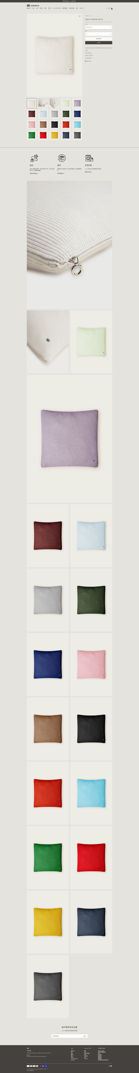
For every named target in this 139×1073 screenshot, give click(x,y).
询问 (99, 1053)
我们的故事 (64, 8)
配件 (46, 8)
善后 (85, 1054)
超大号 (41, 8)
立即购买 (98, 42)
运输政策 (99, 1058)
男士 (34, 8)
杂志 (77, 8)
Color (86, 24)
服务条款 (99, 1057)
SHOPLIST (82, 8)
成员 (85, 1052)
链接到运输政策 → (34, 173)
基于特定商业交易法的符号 (103, 1059)
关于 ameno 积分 (101, 1050)
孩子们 (49, 8)
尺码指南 (86, 1056)
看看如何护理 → (88, 171)
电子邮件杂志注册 (69, 1027)
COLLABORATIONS (57, 8)
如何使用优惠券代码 (102, 1052)
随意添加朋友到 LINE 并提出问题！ (69, 1)
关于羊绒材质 (86, 1053)
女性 (37, 8)
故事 (85, 1050)
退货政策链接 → (61, 173)
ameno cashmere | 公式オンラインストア (40, 1069)
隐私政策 (99, 1056)
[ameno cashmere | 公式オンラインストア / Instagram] (109, 1065)
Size (86, 31)
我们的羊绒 (71, 8)
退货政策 (99, 1054)
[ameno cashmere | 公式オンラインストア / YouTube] (111, 1065)
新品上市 (29, 8)
